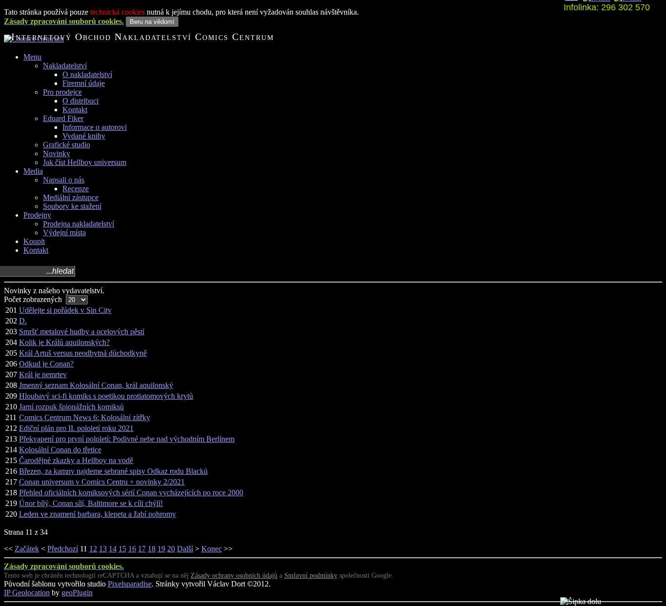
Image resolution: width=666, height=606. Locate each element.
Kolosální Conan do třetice (60, 449)
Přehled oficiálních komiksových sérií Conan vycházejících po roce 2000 (131, 492)
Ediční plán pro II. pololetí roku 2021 (76, 428)
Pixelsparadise (130, 584)
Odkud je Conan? (46, 364)
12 (93, 549)
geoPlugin (77, 592)
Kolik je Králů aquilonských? (64, 342)
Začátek (27, 549)
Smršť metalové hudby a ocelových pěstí (81, 331)
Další (185, 549)
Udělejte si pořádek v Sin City (65, 310)
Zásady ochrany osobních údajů (234, 575)
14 (113, 549)
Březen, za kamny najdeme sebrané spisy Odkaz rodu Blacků (113, 471)
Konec (211, 549)
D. (23, 321)
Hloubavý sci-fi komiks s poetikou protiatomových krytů (106, 396)
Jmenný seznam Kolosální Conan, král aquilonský (96, 385)
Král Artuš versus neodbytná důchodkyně (83, 353)
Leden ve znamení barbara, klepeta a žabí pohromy (97, 514)
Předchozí (62, 549)
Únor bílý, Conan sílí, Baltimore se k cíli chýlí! (91, 503)
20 (171, 549)
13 (103, 549)
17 (142, 549)
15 (122, 549)
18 (152, 549)
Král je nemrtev (43, 374)
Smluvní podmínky (310, 575)
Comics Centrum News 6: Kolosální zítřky (84, 417)
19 (161, 549)
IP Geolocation (27, 592)
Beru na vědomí (152, 21)
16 (132, 549)
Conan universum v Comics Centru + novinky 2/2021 (102, 482)
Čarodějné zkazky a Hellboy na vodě (76, 460)
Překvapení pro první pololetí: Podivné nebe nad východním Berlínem (127, 439)
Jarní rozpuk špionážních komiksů (71, 407)
